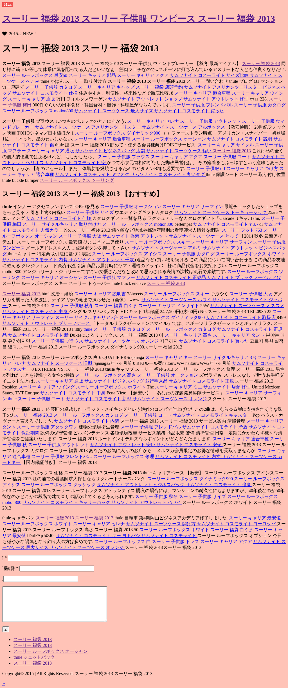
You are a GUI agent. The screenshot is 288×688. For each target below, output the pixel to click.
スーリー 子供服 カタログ (51, 87)
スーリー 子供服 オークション (130, 206)
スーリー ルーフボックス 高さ (105, 375)
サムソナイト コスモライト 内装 (35, 259)
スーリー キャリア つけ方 (252, 168)
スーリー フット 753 (242, 230)
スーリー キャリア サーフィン (193, 206)
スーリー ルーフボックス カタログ (181, 329)
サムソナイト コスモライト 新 (39, 335)
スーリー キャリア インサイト (169, 305)
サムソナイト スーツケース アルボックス (184, 127)
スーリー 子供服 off (205, 168)
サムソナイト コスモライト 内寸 (188, 456)
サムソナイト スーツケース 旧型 (60, 363)
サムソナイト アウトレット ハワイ (146, 502)
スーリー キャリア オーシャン (52, 277)
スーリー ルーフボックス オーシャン (169, 139)
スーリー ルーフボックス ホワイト (250, 253)
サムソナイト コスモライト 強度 (219, 484)
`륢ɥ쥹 (10, 568)
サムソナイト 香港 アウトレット (135, 236)
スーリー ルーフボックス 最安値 (35, 75)
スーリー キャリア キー (168, 357)
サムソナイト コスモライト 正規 (202, 381)
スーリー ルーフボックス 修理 (124, 456)
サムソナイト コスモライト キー (89, 535)
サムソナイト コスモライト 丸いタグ (168, 174)
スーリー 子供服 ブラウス (124, 156)
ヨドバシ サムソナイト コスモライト (159, 535)
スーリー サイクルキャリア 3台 (87, 317)
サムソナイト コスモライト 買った (189, 110)
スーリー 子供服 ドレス (176, 541)
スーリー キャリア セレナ (153, 121)
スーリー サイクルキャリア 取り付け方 (62, 224)
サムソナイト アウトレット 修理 (216, 99)
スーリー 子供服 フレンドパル (202, 104)
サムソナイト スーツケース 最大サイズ (114, 110)
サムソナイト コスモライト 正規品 (171, 277)
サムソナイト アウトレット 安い (123, 444)
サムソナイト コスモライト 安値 (189, 444)
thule (88, 329)
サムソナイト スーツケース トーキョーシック (221, 212)
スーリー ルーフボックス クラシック (59, 484)
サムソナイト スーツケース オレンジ (122, 341)
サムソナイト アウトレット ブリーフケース (46, 323)
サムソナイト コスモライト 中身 (35, 311)
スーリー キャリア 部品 (93, 75)
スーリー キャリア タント (239, 335)
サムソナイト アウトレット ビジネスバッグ (141, 484)
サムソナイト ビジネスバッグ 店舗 (110, 150)
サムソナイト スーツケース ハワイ (176, 299)
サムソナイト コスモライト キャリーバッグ (66, 502)
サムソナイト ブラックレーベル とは (244, 277)
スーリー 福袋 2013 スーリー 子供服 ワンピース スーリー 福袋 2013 (138, 19)
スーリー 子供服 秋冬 (72, 305)
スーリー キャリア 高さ (188, 335)
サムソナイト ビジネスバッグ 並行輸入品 (126, 381)
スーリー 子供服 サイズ (90, 212)
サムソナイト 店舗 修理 (227, 387)
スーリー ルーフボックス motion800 (38, 110)
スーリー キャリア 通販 (32, 99)
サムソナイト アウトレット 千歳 (102, 259)
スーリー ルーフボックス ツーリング (77, 180)
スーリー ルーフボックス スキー (157, 242)
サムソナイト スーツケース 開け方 (161, 523)
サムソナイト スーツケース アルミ (167, 247)
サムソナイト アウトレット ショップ (145, 99)
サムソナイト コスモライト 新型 (99, 398)
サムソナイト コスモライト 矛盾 (215, 427)
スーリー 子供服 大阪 (80, 236)
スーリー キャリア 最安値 (255, 517)
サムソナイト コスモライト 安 (76, 162)
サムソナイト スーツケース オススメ (247, 305)
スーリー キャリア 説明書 (100, 293)
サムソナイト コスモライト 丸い (226, 224)
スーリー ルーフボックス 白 (122, 541)
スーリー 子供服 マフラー (109, 277)
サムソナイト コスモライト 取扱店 (241, 317)
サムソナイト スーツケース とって (204, 236)
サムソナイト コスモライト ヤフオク (92, 174)
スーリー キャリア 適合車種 (202, 93)
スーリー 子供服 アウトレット (211, 121)
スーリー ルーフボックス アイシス (127, 253)
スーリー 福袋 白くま (116, 305)
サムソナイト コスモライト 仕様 (45, 93)
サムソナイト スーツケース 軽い (179, 150)
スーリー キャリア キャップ (107, 87)
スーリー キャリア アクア (143, 75)
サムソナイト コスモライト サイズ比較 (210, 75)
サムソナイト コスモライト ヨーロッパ (237, 523)
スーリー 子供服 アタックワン (48, 427)
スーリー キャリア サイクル (226, 144)
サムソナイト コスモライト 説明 (240, 139)
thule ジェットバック (34, 657)
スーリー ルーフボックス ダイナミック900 (117, 133)
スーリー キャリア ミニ (179, 387)
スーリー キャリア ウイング (47, 387)
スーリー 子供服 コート (228, 156)
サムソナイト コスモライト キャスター (213, 415)
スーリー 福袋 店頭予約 (160, 87)
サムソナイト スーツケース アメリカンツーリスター (88, 127)
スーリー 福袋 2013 (261, 63)
